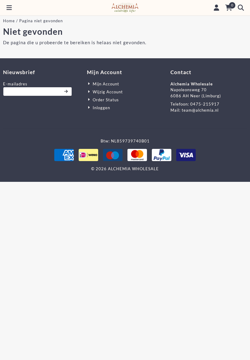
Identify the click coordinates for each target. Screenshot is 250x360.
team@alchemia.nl (200, 110)
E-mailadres (37, 83)
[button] (9, 8)
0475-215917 (205, 104)
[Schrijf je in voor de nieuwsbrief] (66, 91)
